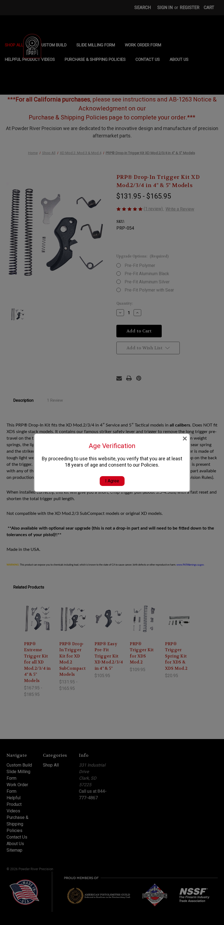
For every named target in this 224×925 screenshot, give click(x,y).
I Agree (112, 480)
